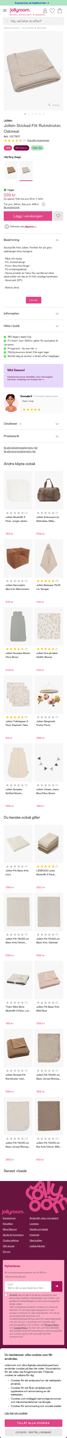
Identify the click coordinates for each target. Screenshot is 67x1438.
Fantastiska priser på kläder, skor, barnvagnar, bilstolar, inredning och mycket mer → (30, 378)
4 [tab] (36, 114)
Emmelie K (26, 396)
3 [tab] (32, 114)
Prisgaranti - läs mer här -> (22, 348)
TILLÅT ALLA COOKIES (33, 1423)
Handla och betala (39, 1229)
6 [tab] (44, 114)
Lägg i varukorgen (27, 216)
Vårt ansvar (9, 1246)
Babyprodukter (11, 27)
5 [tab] (40, 114)
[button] (5, 10)
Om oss (6, 1251)
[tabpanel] (33, 70)
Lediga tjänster (37, 1246)
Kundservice (9, 1218)
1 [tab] (25, 114)
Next (60, 70)
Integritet (34, 1234)
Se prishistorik (12, 207)
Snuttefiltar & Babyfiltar (34, 27)
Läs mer (34, 300)
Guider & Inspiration (13, 1234)
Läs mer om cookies (16, 1413)
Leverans (34, 1223)
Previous (7, 70)
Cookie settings (11, 1240)
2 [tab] (29, 114)
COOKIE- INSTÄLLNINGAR (33, 1432)
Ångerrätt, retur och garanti (44, 1218)
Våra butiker (36, 1240)
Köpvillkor (8, 1223)
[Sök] (7, 21)
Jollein (8, 121)
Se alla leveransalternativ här (20, 451)
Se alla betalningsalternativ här (21, 447)
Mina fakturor (10, 1229)
